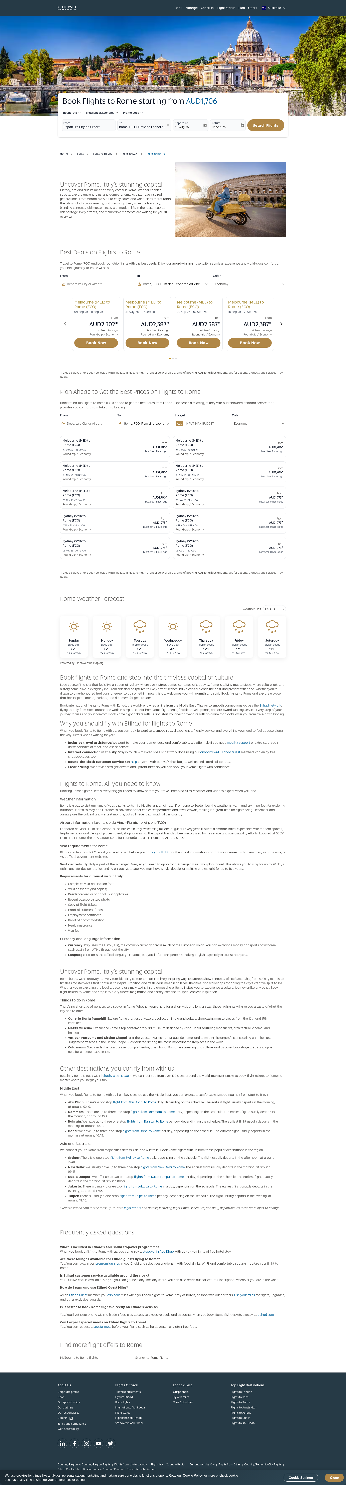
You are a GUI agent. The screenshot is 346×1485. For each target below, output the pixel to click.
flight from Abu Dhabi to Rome (134, 1102)
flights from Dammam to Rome (153, 1112)
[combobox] (88, 127)
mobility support (238, 743)
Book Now (96, 342)
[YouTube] (98, 1443)
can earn (113, 1295)
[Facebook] (74, 1443)
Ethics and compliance (72, 1423)
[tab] (170, 358)
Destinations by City (202, 1464)
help (134, 762)
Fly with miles (181, 1397)
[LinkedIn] (62, 1443)
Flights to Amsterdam (244, 1407)
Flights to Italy (129, 153)
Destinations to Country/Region (103, 1469)
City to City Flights (68, 1469)
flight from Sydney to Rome (129, 1158)
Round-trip (70, 112)
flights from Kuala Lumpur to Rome (159, 1177)
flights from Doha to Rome (142, 1131)
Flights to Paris (239, 1397)
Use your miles (244, 1295)
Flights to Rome (240, 1402)
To (120, 123)
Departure (181, 123)
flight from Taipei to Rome (138, 1196)
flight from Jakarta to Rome (142, 1186)
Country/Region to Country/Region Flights (84, 1464)
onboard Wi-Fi (210, 752)
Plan (241, 8)
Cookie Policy (193, 1475)
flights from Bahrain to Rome (147, 1121)
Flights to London (241, 1392)
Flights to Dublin (240, 1418)
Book (178, 8)
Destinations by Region (141, 1469)
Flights (80, 153)
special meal (102, 1327)
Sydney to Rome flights (151, 1358)
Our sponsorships (69, 1402)
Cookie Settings (301, 1477)
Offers (252, 8)
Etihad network (270, 705)
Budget (180, 415)
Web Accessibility (68, 1429)
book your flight (157, 852)
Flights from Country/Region (168, 1464)
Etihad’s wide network (116, 1076)
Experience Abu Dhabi (128, 1418)
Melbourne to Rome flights (79, 1358)
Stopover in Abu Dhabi (129, 1423)
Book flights (122, 1402)
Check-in (207, 8)
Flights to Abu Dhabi (243, 1423)
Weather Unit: (252, 609)
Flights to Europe (102, 153)
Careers (65, 1418)
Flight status (226, 8)
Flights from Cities (229, 1464)
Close (334, 1477)
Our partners (65, 1407)
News (61, 1397)
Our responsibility (68, 1412)
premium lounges (108, 1263)
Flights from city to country (130, 1464)
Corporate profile (68, 1392)
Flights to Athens (241, 1412)
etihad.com (266, 1315)
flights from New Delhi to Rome (163, 1167)
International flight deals (130, 1407)
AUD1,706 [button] (201, 101)
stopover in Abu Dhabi (159, 1251)
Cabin (217, 276)
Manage (192, 8)
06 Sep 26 (219, 127)
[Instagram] (86, 1443)
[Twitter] (110, 1443)
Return (216, 123)
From (66, 123)
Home (64, 153)
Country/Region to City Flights (263, 1464)
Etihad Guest (231, 752)
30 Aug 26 (182, 127)
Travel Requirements (128, 1392)
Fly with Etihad (124, 1397)
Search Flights (265, 125)
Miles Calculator (183, 1402)
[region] (173, 1477)
